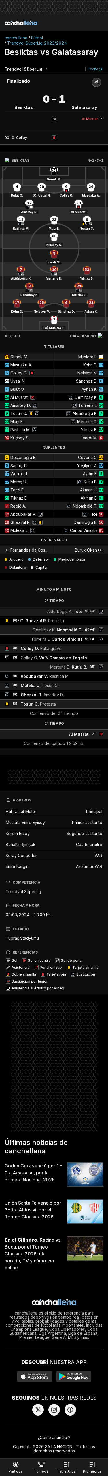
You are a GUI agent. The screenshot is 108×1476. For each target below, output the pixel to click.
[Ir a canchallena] (21, 23)
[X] (38, 1410)
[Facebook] (70, 1410)
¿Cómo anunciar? (54, 1437)
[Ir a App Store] (34, 1376)
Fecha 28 (95, 69)
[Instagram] (54, 1410)
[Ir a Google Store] (73, 1376)
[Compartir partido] (96, 82)
